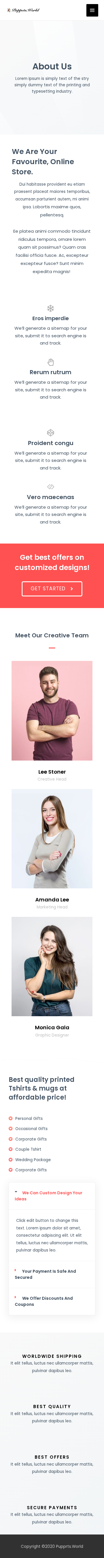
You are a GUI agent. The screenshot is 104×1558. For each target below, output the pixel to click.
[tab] (52, 1196)
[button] (52, 588)
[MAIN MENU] (92, 10)
